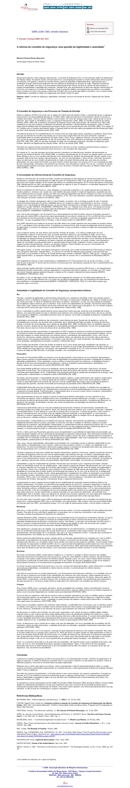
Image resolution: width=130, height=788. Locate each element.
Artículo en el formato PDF (99, 28)
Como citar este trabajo (98, 31)
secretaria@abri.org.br (65, 786)
